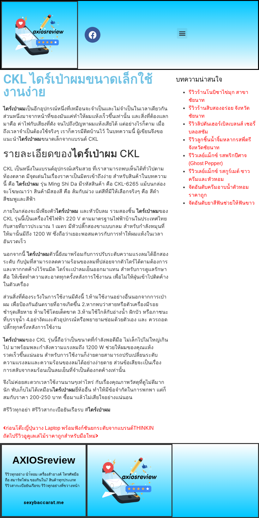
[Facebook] (92, 35)
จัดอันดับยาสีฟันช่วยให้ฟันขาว (222, 203)
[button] (182, 33)
